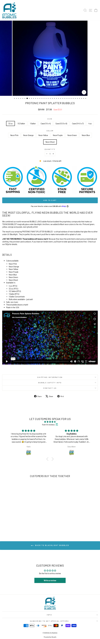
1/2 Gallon (21, 123)
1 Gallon (33, 123)
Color (50, 131)
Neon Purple (58, 135)
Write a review (50, 580)
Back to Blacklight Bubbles (52, 545)
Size (50, 119)
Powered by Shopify (50, 637)
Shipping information (50, 377)
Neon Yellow (43, 135)
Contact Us (50, 388)
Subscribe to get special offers (49, 621)
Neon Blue (86, 135)
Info (49, 615)
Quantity (50, 149)
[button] (48, 459)
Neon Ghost (50, 142)
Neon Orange (28, 135)
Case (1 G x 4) (46, 123)
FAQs (7, 244)
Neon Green (72, 135)
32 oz (10, 123)
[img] (50, 421)
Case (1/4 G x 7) (77, 123)
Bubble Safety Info (50, 382)
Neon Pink (14, 135)
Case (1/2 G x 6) (61, 123)
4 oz (90, 123)
